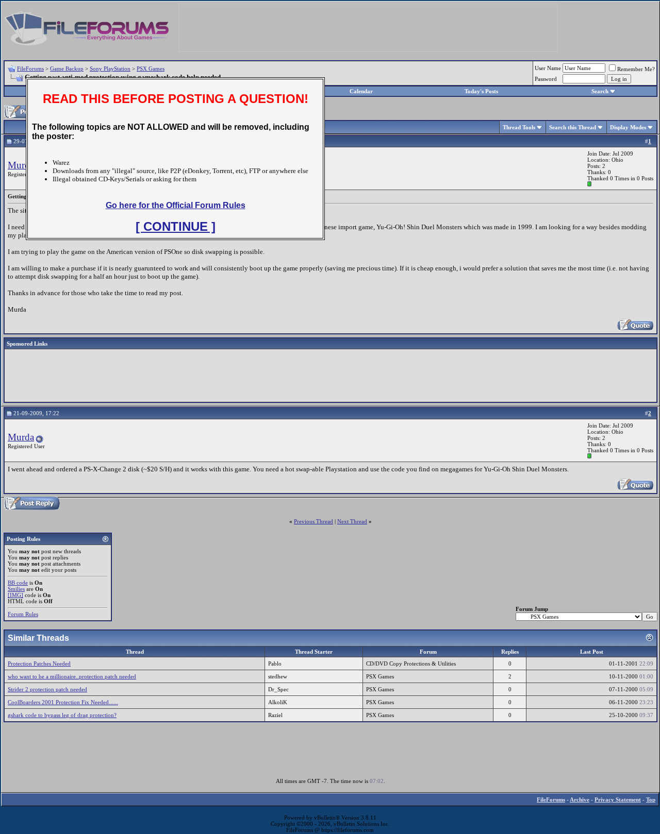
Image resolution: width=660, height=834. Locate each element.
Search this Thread (572, 127)
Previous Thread (313, 521)
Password (546, 79)
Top (650, 799)
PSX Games (150, 68)
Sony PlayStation (110, 68)
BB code (18, 583)
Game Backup (67, 68)
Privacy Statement (618, 799)
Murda (21, 165)
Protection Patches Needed (39, 663)
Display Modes (628, 127)
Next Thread (352, 521)
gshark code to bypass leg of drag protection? (62, 715)
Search (599, 91)
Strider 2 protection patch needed (47, 689)
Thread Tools (519, 127)
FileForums (30, 68)
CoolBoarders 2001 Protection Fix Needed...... (63, 702)
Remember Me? (636, 69)
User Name (548, 68)
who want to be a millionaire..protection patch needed (72, 676)
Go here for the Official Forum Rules (175, 205)
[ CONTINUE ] (176, 226)
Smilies (16, 589)
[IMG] (15, 595)
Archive (579, 799)
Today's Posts (481, 91)
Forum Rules (23, 614)
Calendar (361, 91)
